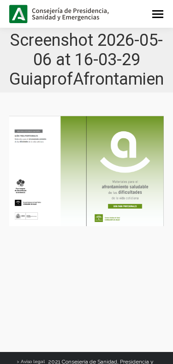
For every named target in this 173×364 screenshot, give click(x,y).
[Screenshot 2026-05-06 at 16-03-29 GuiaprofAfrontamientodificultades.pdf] (86, 171)
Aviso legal (33, 361)
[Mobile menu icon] (158, 14)
